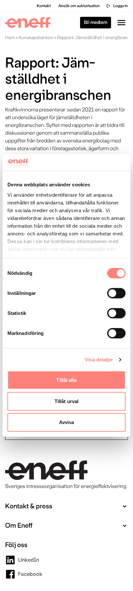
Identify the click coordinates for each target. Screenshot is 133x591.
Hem (10, 37)
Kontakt (44, 5)
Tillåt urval (66, 401)
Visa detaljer (99, 359)
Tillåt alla (66, 380)
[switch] (116, 293)
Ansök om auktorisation (79, 5)
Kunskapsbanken (36, 37)
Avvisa (66, 422)
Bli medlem (95, 22)
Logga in (117, 5)
